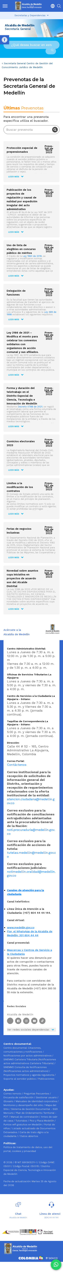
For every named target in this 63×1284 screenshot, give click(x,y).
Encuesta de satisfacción (19, 1097)
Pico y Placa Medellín (42, 1120)
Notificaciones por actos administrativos (28, 1055)
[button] (52, 5)
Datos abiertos (29, 1136)
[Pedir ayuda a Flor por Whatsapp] (56, 1264)
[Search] (55, 129)
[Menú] (5, 5)
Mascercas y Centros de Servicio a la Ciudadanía (29, 952)
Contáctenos (16, 764)
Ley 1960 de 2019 (32, 256)
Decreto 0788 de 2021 (30, 406)
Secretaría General (15, 63)
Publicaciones (46, 1078)
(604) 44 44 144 (51, 1217)
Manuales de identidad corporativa (37, 1101)
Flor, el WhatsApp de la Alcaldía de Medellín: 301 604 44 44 (29, 933)
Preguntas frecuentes (37, 1093)
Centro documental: (15, 1047)
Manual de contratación (25, 1116)
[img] (5, 6)
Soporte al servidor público (20, 1078)
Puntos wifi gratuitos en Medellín (23, 1124)
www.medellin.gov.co (20, 927)
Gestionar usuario (46, 1097)
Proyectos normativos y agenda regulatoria (29, 1074)
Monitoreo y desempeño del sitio (24, 1105)
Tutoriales (21, 1120)
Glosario (9, 1101)
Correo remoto (13, 1093)
